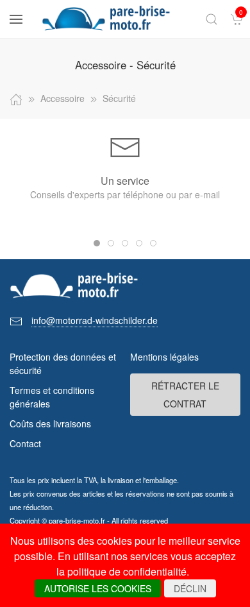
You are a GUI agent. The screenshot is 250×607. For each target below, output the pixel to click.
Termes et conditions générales (52, 397)
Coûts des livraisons (50, 423)
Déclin (190, 588)
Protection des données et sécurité (63, 363)
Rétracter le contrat (185, 394)
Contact (25, 443)
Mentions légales (164, 356)
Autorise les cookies (97, 588)
